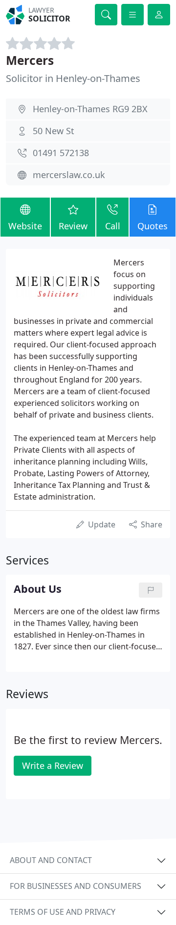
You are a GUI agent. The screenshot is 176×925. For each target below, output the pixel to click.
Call (112, 226)
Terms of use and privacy (62, 911)
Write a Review (52, 765)
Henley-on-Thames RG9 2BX (90, 109)
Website (25, 226)
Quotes (152, 226)
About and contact (51, 860)
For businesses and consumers (75, 886)
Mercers (30, 60)
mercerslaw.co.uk (69, 175)
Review (73, 226)
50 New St (53, 131)
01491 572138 (61, 153)
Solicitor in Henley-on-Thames (73, 78)
